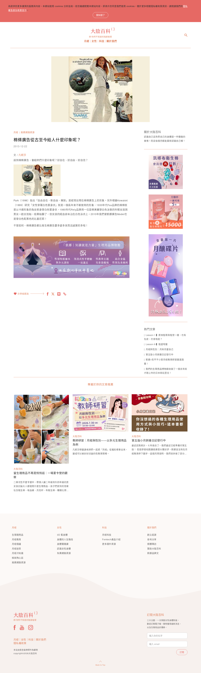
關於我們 (112, 41)
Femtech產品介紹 (111, 539)
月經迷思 (16, 548)
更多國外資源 (109, 543)
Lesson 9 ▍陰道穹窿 (157, 344)
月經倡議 (16, 543)
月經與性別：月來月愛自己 (159, 349)
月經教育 (16, 539)
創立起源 (151, 534)
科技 (101, 41)
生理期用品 (17, 534)
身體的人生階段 (65, 539)
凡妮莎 (22, 155)
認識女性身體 (64, 548)
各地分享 (151, 539)
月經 (86, 41)
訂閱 (182, 652)
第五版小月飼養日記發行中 (159, 354)
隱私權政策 (20, 643)
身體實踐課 (63, 543)
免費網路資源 (64, 553)
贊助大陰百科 (154, 548)
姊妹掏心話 (17, 557)
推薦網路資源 (28, 132)
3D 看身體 (62, 534)
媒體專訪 (151, 543)
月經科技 (106, 534)
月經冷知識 (17, 553)
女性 (94, 41)
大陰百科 (18, 468)
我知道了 (100, 15)
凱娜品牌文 (153, 553)
